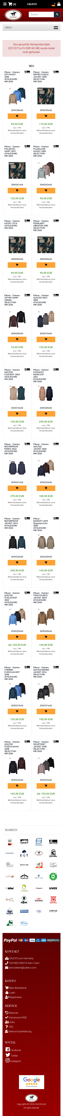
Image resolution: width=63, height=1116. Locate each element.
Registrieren (15, 997)
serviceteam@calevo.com (22, 967)
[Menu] (5, 4)
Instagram (15, 1061)
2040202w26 (46, 185)
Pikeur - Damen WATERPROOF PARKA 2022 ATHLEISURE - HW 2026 (12, 449)
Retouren (13, 1013)
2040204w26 (46, 259)
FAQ (11, 1026)
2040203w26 (17, 259)
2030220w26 (46, 408)
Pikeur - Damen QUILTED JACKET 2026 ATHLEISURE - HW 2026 (41, 449)
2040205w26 (17, 333)
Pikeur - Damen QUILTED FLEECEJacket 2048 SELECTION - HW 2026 (12, 748)
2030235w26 (46, 110)
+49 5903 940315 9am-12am (23, 963)
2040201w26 (17, 185)
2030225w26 (17, 631)
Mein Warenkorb (17, 988)
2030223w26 (17, 557)
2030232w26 (17, 780)
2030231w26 (46, 705)
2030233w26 (46, 780)
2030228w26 (17, 110)
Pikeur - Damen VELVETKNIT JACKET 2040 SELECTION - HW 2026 (41, 746)
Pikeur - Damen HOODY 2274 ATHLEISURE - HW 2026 (12, 224)
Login (12, 992)
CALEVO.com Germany (21, 958)
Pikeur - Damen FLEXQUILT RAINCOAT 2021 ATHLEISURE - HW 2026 (41, 376)
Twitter (14, 1055)
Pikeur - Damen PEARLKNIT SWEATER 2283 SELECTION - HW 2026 (41, 226)
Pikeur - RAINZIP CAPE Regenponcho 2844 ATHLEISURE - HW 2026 (40, 524)
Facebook (15, 1050)
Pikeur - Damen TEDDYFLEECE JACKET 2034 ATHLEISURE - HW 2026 (41, 598)
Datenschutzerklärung (19, 1031)
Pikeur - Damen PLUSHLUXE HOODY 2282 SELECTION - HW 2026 (41, 151)
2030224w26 (46, 557)
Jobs (12, 1022)
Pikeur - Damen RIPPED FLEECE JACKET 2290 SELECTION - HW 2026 (41, 77)
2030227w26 (17, 705)
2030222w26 (46, 482)
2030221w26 (17, 482)
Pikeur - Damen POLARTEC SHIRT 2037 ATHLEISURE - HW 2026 (12, 151)
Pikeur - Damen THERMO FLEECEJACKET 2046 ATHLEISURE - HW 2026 (12, 673)
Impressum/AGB (17, 1017)
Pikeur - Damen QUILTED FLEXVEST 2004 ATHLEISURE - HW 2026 (12, 374)
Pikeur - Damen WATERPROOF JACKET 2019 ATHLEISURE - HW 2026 (12, 523)
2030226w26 (46, 631)
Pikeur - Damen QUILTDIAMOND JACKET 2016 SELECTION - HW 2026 (41, 672)
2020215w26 (46, 333)
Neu (31, 66)
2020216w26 (17, 408)
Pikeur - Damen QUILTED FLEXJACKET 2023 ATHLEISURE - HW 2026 (12, 599)
